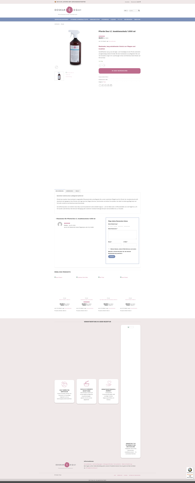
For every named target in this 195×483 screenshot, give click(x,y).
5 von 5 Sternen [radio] (126, 226)
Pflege (120, 19)
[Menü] (192, 468)
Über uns (137, 19)
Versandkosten (112, 41)
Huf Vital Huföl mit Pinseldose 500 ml (108, 299)
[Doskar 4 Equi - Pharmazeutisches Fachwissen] (67, 10)
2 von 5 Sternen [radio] (111, 226)
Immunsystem (95, 19)
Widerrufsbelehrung (127, 464)
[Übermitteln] (139, 10)
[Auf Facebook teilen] (100, 85)
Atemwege (105, 19)
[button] (127, 2)
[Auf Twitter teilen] (103, 85)
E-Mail (126, 242)
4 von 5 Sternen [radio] (120, 226)
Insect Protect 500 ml (130, 299)
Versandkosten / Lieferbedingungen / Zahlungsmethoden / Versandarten (102, 464)
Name (110, 242)
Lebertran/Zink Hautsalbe (86, 299)
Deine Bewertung (113, 224)
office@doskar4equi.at (91, 468)
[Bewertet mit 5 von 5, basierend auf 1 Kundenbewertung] (120, 36)
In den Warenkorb (119, 71)
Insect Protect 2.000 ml (64, 299)
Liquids (113, 19)
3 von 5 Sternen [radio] (115, 226)
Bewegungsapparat (61, 19)
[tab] (59, 191)
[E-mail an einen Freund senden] (105, 85)
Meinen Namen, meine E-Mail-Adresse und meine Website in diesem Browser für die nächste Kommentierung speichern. (122, 251)
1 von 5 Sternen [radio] (108, 226)
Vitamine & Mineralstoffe (79, 19)
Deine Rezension (113, 229)
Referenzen (128, 19)
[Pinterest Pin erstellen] (108, 85)
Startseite (56, 24)
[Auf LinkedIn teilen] (111, 85)
